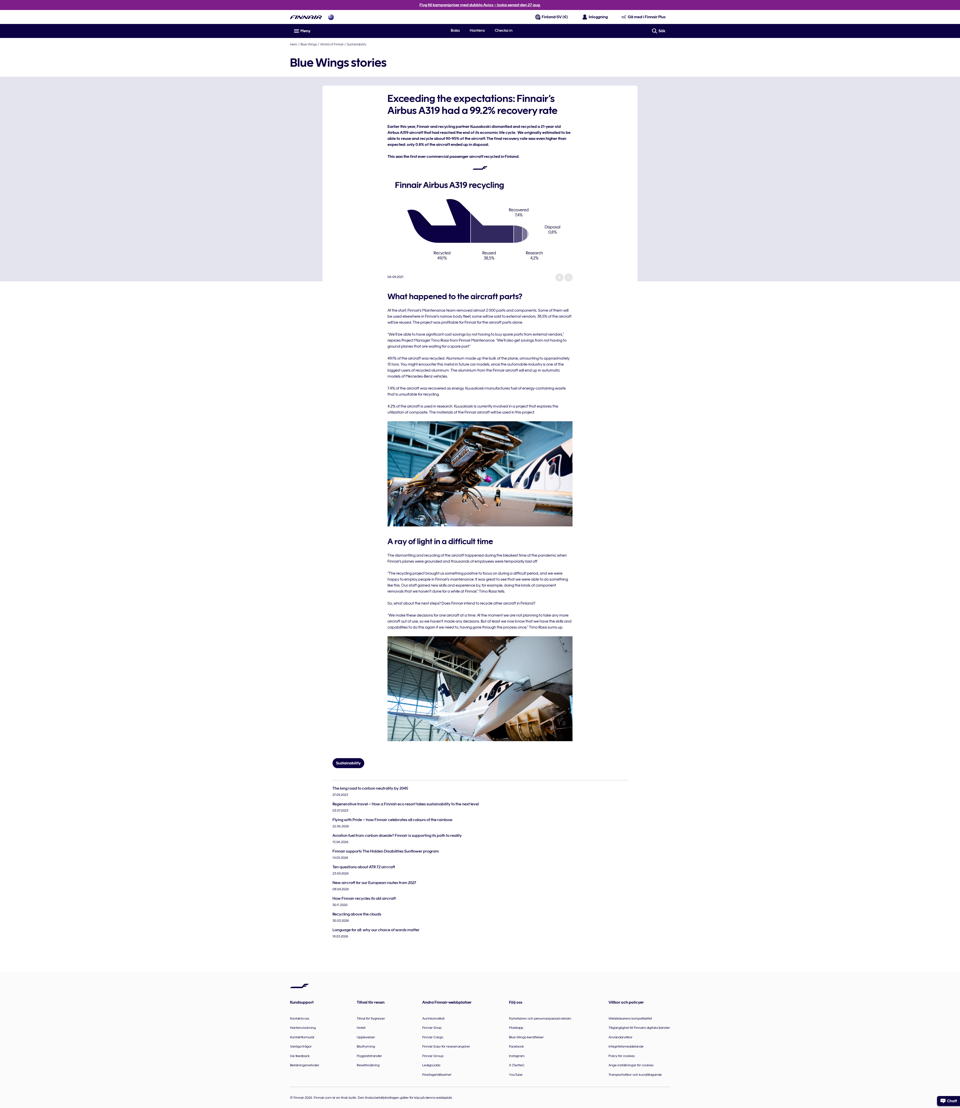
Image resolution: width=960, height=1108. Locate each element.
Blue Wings (308, 44)
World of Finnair (332, 44)
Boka (455, 30)
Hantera (477, 30)
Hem (293, 44)
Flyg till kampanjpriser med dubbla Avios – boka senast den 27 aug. (480, 5)
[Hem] (306, 17)
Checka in (503, 30)
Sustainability (356, 44)
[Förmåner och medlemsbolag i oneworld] (331, 17)
